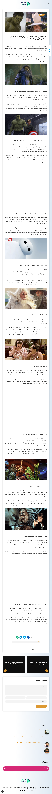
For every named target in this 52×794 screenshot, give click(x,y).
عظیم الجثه (41, 649)
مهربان (29, 649)
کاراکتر (32, 649)
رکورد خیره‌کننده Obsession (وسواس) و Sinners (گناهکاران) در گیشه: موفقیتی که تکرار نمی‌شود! (26, 749)
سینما (44, 649)
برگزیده (41, 14)
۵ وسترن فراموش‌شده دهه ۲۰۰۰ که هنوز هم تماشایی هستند (32, 730)
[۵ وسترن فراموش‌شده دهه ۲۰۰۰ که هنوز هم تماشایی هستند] (46, 731)
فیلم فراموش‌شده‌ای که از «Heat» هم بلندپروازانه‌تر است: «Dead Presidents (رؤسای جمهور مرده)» (26, 742)
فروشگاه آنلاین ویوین (26, 786)
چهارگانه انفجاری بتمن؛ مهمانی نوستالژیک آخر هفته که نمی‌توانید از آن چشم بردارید (28, 736)
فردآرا (27, 790)
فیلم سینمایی (36, 649)
